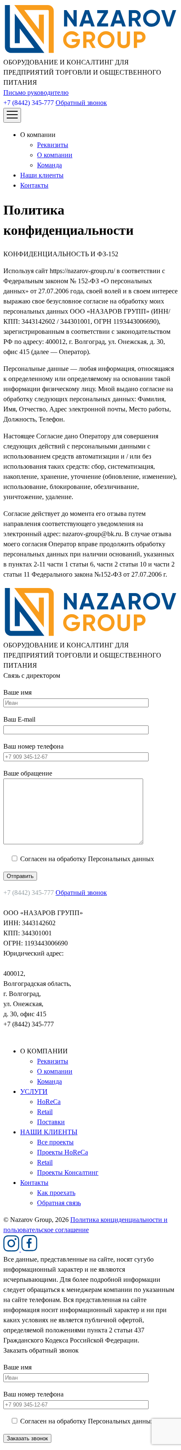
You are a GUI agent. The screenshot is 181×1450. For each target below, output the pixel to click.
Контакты (34, 185)
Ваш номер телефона (33, 746)
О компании (54, 154)
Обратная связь (59, 1202)
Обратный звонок (81, 102)
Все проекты (55, 1142)
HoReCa (49, 1101)
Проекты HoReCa (62, 1152)
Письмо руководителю (36, 92)
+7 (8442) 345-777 (28, 102)
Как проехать (56, 1192)
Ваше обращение (27, 773)
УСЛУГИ (34, 1091)
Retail (45, 1111)
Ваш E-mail (19, 719)
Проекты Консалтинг (67, 1172)
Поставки (51, 1121)
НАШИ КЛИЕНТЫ (48, 1132)
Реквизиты (52, 144)
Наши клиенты (42, 175)
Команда (49, 165)
